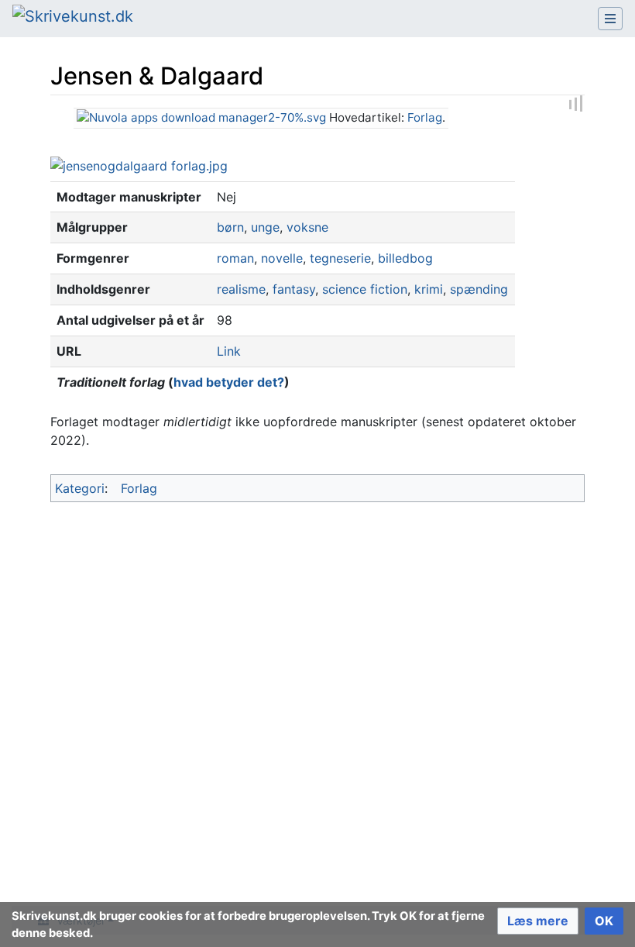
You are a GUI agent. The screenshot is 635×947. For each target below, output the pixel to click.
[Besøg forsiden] (72, 18)
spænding (479, 289)
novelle (282, 258)
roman (235, 258)
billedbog (405, 258)
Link (229, 351)
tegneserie (340, 258)
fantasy (294, 289)
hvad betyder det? (228, 382)
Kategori (80, 488)
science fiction (364, 289)
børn (230, 227)
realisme (241, 289)
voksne (307, 227)
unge (265, 227)
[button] (537, 921)
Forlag (424, 117)
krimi (428, 289)
